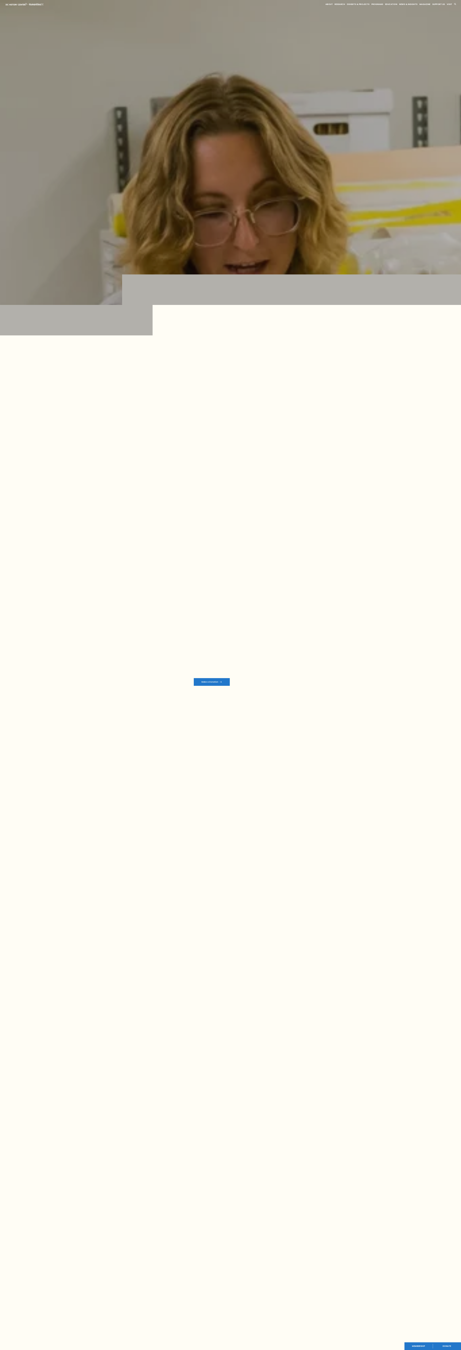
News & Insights (408, 4)
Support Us (438, 4)
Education (391, 4)
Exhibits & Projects (358, 4)
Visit (449, 4)
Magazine (424, 4)
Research (340, 4)
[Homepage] (25, 4)
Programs (377, 4)
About (329, 4)
